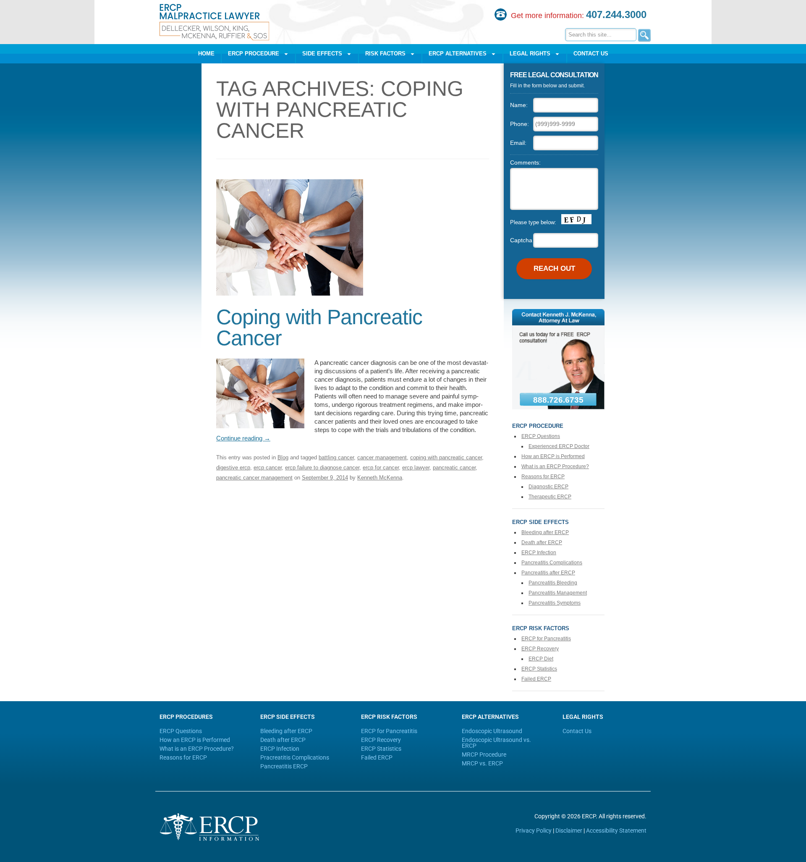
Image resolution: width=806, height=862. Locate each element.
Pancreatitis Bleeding (553, 583)
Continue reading (243, 438)
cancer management (382, 457)
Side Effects (322, 53)
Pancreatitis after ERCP (548, 573)
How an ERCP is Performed (553, 456)
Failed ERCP (536, 679)
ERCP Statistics (539, 669)
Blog (282, 457)
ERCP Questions (540, 436)
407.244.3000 (616, 14)
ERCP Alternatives (458, 53)
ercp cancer (268, 467)
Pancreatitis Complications (551, 563)
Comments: (525, 162)
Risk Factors (385, 53)
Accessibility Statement (616, 830)
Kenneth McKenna (379, 477)
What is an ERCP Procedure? (555, 466)
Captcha (521, 240)
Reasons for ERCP (543, 476)
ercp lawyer (415, 467)
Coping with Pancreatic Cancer (319, 327)
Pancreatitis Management (558, 593)
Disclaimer (568, 830)
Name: (519, 105)
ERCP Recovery (540, 649)
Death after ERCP (541, 542)
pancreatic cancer (454, 467)
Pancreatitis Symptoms (555, 603)
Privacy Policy (534, 830)
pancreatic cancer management (254, 477)
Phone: (519, 124)
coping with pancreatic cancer (446, 457)
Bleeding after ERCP (545, 532)
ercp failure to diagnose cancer (322, 467)
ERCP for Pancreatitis (546, 639)
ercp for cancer (381, 467)
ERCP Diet (541, 659)
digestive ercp (233, 467)
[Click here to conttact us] (558, 407)
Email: (518, 142)
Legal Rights (530, 53)
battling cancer (336, 457)
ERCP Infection (538, 552)
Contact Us (590, 53)
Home (206, 53)
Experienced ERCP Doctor (559, 446)
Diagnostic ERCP (548, 487)
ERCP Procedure (253, 53)
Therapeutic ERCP (550, 497)
